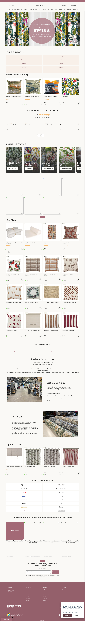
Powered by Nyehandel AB (42, 620)
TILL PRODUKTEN (73, 42)
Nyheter (9, 9)
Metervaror (26, 9)
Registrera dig (63, 591)
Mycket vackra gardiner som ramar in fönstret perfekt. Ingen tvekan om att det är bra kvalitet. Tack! (67, 126)
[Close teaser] (12, 617)
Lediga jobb (28, 600)
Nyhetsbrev (28, 596)
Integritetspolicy (46, 594)
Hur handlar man (46, 591)
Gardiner (14, 9)
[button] (28, 5)
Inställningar (77, 615)
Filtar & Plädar (50, 9)
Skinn (36, 9)
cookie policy (76, 612)
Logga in (62, 589)
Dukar (40, 9)
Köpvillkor (45, 589)
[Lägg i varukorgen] (22, 103)
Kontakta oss (28, 589)
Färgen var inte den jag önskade (48, 124)
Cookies (44, 596)
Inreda (56, 9)
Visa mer (48, 400)
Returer (44, 600)
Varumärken (75, 9)
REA (64, 9)
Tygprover (45, 598)
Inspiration (69, 9)
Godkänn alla (67, 615)
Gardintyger (19, 9)
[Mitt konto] (63, 5)
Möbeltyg (32, 9)
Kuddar (44, 9)
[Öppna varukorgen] (73, 5)
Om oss (27, 591)
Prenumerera (55, 572)
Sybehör (60, 9)
